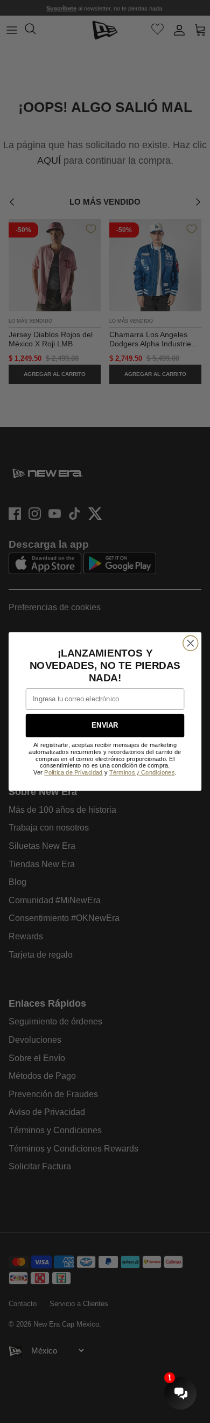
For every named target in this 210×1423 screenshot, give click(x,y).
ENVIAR (105, 725)
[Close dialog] (190, 643)
